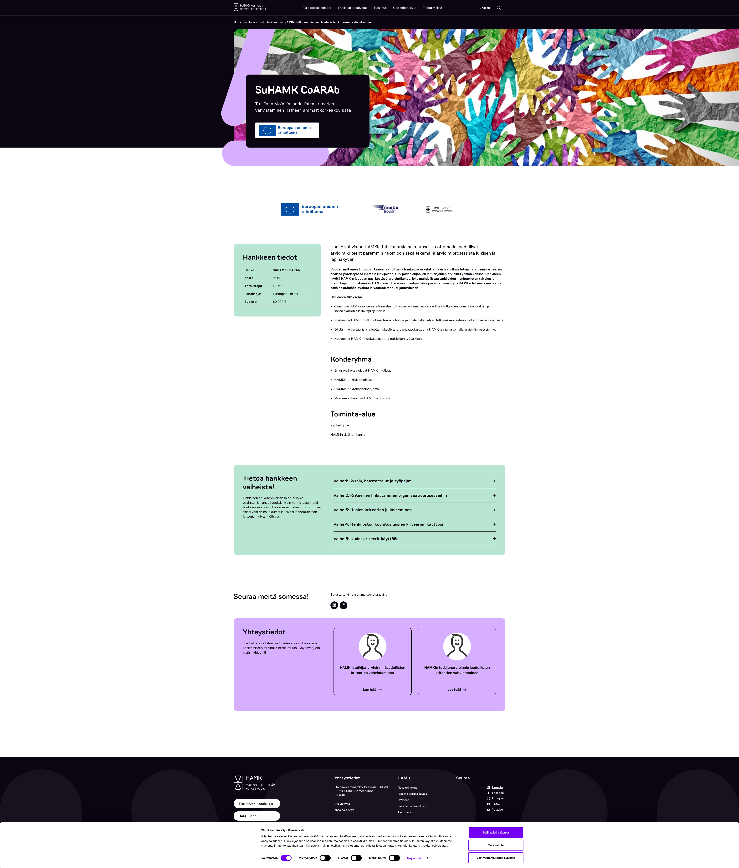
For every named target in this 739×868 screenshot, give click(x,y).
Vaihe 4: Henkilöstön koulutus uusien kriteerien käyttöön (389, 524)
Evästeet (403, 800)
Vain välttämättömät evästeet (496, 857)
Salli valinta (496, 845)
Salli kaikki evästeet (496, 832)
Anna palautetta (344, 810)
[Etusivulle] (250, 7)
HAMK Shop (247, 816)
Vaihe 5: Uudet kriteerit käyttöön (366, 538)
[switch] (325, 858)
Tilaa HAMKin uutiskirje (256, 804)
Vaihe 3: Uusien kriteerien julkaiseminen (373, 510)
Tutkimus (254, 22)
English (485, 7)
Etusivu (238, 22)
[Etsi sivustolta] (498, 8)
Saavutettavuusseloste (412, 806)
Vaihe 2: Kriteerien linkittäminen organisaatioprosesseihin (390, 495)
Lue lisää (370, 690)
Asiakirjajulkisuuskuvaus (413, 793)
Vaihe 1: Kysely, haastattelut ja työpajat (372, 481)
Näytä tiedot (415, 858)
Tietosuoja (404, 812)
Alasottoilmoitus (407, 787)
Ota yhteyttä (342, 803)
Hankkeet (272, 22)
